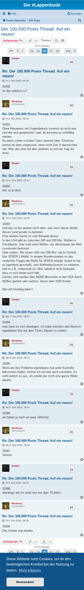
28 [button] (31, 51)
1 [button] (23, 51)
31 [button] (51, 51)
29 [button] (38, 51)
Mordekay (17, 101)
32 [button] (57, 51)
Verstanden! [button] (25, 582)
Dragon (15, 58)
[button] (11, 51)
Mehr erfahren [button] (30, 570)
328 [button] (68, 51)
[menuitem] (11, 13)
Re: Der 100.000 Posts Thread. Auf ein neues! (35, 73)
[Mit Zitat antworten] (71, 62)
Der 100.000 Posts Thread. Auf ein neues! (35, 31)
